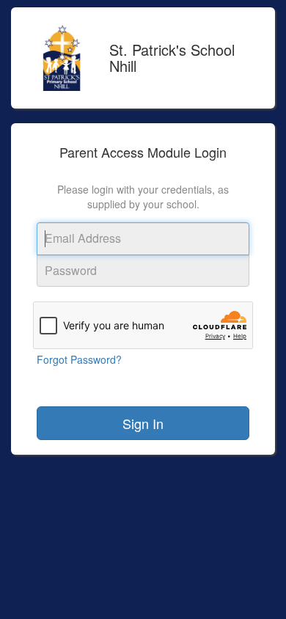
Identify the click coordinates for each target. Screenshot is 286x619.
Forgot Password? (79, 359)
